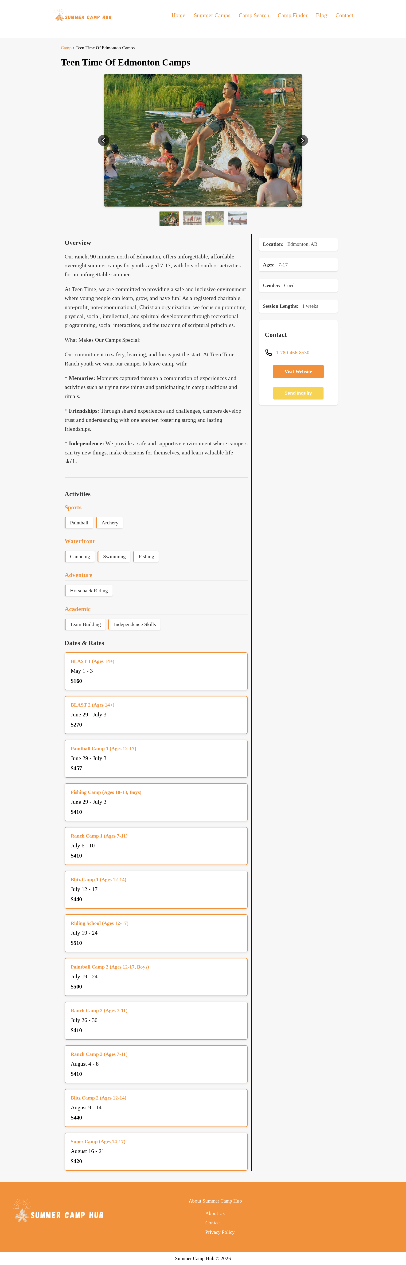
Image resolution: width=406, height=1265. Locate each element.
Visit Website (298, 371)
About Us (215, 1213)
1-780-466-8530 (292, 352)
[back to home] (83, 15)
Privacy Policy (220, 1232)
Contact (344, 15)
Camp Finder (293, 15)
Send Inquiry (298, 393)
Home (178, 15)
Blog (321, 15)
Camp (66, 47)
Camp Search (254, 15)
